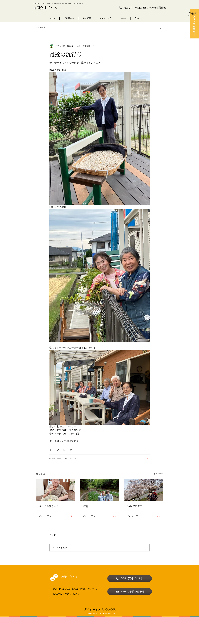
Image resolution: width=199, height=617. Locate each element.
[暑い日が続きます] (55, 490)
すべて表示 (158, 474)
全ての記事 (40, 27)
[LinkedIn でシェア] (64, 450)
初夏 (85, 506)
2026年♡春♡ (134, 506)
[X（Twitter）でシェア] (57, 450)
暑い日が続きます (49, 506)
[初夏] (99, 490)
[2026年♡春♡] (143, 490)
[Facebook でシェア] (50, 450)
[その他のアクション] (148, 46)
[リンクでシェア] (70, 450)
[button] (159, 27)
